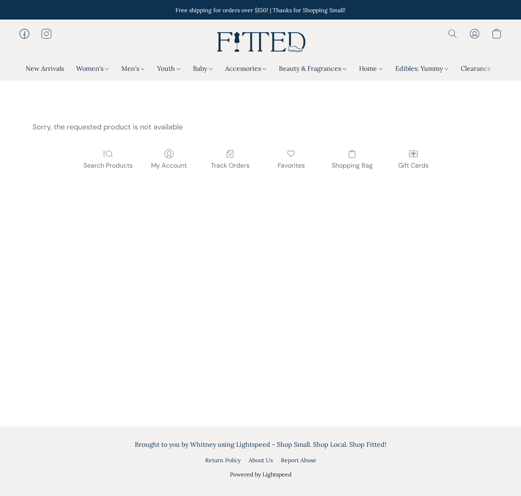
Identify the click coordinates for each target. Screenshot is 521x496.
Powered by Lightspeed (260, 474)
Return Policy (223, 460)
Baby (201, 68)
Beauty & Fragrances (311, 68)
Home (369, 68)
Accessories (244, 68)
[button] (260, 42)
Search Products (108, 165)
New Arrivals (45, 68)
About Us (261, 460)
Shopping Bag (352, 165)
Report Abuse (298, 460)
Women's (90, 68)
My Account (169, 165)
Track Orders (230, 165)
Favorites (291, 165)
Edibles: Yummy (419, 68)
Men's (131, 68)
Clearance (476, 68)
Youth (167, 68)
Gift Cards (413, 165)
